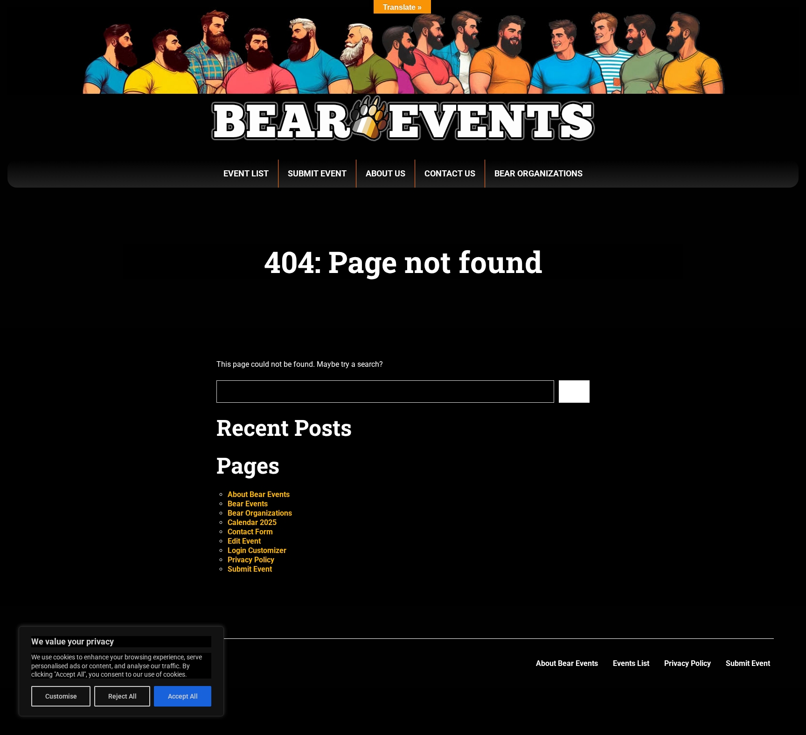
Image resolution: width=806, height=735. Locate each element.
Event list (246, 173)
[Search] (574, 391)
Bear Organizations (538, 173)
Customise (61, 696)
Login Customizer (257, 550)
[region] (121, 671)
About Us (385, 173)
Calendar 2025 (252, 522)
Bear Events (248, 503)
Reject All (122, 696)
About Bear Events (259, 494)
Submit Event (317, 173)
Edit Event (244, 541)
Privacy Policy (251, 559)
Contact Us (449, 173)
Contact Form (250, 531)
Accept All (183, 696)
